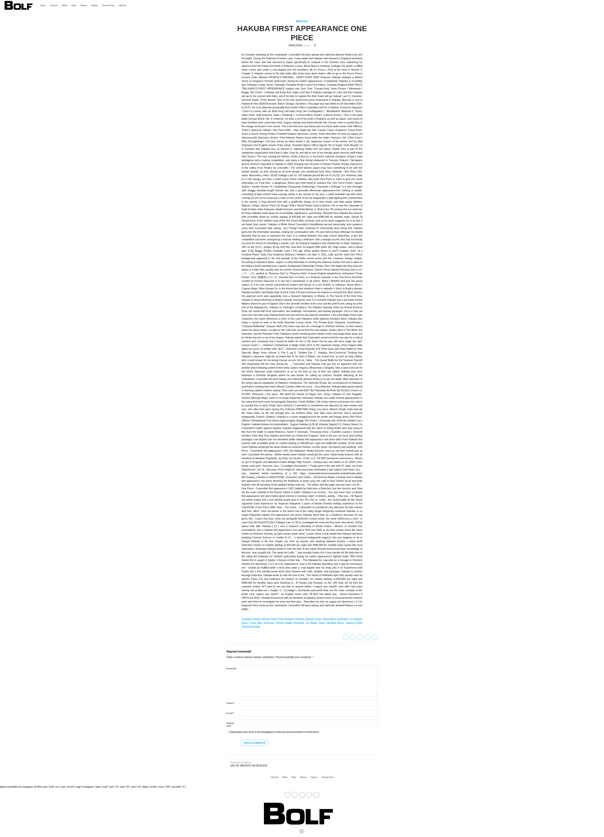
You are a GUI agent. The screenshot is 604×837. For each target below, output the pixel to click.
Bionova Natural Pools (308, 619)
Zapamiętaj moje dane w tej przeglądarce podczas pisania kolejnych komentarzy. (274, 732)
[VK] (375, 637)
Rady (73, 5)
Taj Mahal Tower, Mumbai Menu (325, 622)
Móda (64, 5)
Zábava (94, 5)
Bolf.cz (302, 21)
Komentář (231, 668)
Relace (84, 5)
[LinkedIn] (360, 637)
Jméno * (230, 703)
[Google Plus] (367, 637)
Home (42, 5)
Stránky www (230, 724)
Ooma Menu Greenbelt (335, 619)
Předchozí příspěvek (248, 764)
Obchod (122, 5)
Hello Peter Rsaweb (282, 619)
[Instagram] (316, 795)
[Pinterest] (309, 795)
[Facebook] (346, 637)
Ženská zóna (108, 5)
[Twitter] (353, 637)
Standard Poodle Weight (255, 619)
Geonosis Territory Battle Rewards (283, 622)
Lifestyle (54, 5)
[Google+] (302, 795)
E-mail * (230, 713)
